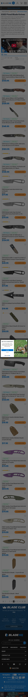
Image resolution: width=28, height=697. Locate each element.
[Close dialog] (26, 340)
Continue (7, 350)
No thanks (7, 352)
